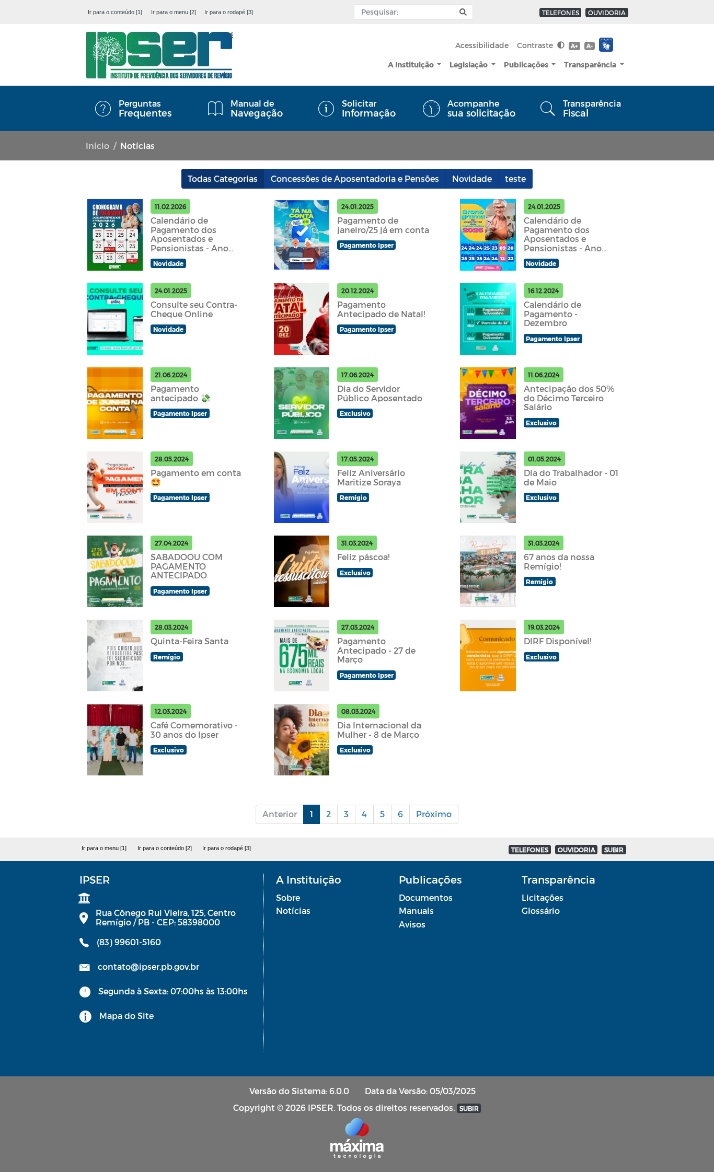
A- (589, 45)
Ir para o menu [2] (173, 12)
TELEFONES (560, 12)
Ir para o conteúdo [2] (164, 848)
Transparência (591, 64)
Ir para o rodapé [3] (228, 12)
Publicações (527, 64)
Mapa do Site (126, 1015)
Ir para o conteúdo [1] (115, 12)
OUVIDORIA (607, 12)
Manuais (416, 910)
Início (97, 145)
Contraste (536, 45)
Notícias (293, 910)
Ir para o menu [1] (104, 848)
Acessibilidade (482, 45)
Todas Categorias (223, 178)
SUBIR (614, 849)
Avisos (412, 924)
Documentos (426, 897)
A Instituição (411, 64)
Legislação (469, 64)
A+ (574, 45)
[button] (462, 12)
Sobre (288, 897)
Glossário (541, 910)
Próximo (434, 814)
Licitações (542, 897)
